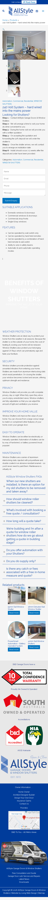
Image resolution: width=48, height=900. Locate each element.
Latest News (24, 879)
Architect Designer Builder (24, 795)
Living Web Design (29, 893)
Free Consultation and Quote (24, 873)
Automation (7, 101)
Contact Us (24, 804)
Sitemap (41, 893)
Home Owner (24, 792)
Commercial (18, 101)
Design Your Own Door (24, 798)
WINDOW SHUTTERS (11, 163)
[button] (3, 11)
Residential (28, 101)
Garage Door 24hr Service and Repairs (24, 876)
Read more (14, 613)
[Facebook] (37, 11)
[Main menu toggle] (43, 11)
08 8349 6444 (29, 2)
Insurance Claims (24, 801)
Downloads (24, 882)
